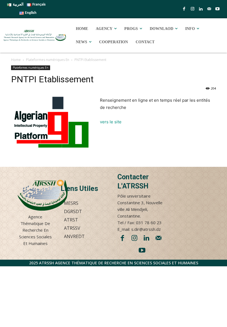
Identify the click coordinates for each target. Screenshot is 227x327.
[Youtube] (217, 9)
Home (16, 59)
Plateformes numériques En (47, 59)
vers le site (111, 121)
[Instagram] (192, 9)
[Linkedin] (201, 9)
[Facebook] (184, 9)
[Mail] (209, 9)
